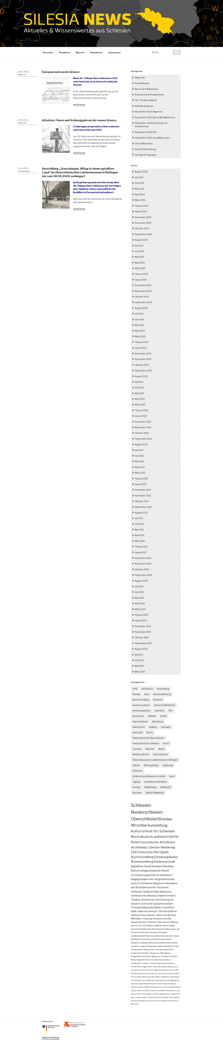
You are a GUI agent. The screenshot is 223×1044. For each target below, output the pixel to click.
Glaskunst (165, 891)
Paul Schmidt (159, 997)
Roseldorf (162, 990)
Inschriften (168, 907)
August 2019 (141, 649)
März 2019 (140, 671)
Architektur (147, 688)
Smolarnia (134, 1001)
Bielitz (172, 925)
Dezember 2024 (143, 285)
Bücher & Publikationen (146, 89)
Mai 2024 (139, 325)
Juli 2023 (139, 382)
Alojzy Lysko (173, 967)
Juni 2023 (139, 387)
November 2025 (143, 223)
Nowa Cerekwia (136, 997)
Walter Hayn (146, 977)
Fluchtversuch (163, 973)
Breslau (136, 694)
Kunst (166, 743)
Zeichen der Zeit (150, 899)
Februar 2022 (141, 478)
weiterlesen (79, 104)
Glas (156, 891)
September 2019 (143, 643)
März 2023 (140, 404)
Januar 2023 (141, 416)
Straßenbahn (136, 963)
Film (170, 710)
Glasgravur (155, 953)
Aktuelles (48, 52)
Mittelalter (136, 918)
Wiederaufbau (162, 925)
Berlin (152, 887)
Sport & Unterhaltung (145, 149)
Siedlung (151, 997)
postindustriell (138, 936)
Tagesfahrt (141, 960)
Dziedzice (170, 1001)
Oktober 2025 (142, 228)
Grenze (143, 915)
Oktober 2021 (142, 501)
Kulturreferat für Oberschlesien (148, 738)
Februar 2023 (141, 410)
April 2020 (140, 603)
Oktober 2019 (142, 637)
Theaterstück (137, 949)
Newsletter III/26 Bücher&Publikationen (155, 117)
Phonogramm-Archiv (157, 987)
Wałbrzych (165, 787)
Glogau (143, 946)
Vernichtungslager (170, 980)
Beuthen (168, 866)
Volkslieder (152, 946)
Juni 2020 (139, 592)
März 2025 (140, 268)
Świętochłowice (139, 922)
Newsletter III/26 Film (146, 132)
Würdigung (165, 953)
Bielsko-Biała (154, 915)
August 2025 (141, 240)
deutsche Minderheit (164, 705)
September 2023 (143, 370)
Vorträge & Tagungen (146, 154)
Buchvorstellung (141, 699)
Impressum (114, 52)
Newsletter (96, 52)
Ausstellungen (24, 171)
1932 (150, 967)
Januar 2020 (141, 620)
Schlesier (152, 922)
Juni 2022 (139, 455)
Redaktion (64, 52)
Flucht (148, 866)
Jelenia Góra (139, 727)
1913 (176, 1001)
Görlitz (163, 716)
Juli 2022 (139, 450)
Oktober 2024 (142, 296)
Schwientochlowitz (162, 918)
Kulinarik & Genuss (144, 106)
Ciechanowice (136, 970)
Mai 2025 (139, 257)
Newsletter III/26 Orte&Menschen (152, 137)
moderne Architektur (140, 953)
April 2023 (140, 399)
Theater (136, 899)
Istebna (141, 973)
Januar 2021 (140, 552)
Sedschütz (168, 997)
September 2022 (143, 438)
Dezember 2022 (143, 421)
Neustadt (168, 946)
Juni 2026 (139, 183)
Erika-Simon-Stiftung (167, 922)
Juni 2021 (139, 524)
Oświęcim (146, 963)
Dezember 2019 (143, 626)
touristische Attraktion (155, 781)
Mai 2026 (139, 188)
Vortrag (136, 787)
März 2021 (140, 541)
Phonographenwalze (173, 987)
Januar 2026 (141, 211)
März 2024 (140, 336)
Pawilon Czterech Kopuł (159, 984)
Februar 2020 (141, 615)
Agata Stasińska (144, 984)
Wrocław (137, 792)
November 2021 (143, 495)
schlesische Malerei (143, 987)
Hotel (171, 949)
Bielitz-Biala (137, 911)
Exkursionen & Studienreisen (149, 94)
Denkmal (157, 699)
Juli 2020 (139, 586)
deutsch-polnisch (141, 705)
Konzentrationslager (139, 967)
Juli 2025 (139, 245)
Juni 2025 (139, 251)
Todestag (147, 918)
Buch (146, 694)
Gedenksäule (174, 977)
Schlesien (137, 770)
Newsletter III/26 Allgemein (149, 111)
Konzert (157, 866)
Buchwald (174, 936)
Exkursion (159, 710)
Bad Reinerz (155, 907)
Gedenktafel (163, 943)
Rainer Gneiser (136, 977)
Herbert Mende (136, 980)
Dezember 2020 (143, 558)
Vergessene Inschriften (141, 956)
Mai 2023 (139, 393)
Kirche (150, 732)
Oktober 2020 (142, 569)
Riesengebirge (151, 765)
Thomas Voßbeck (146, 925)
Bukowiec (164, 936)
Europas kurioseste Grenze (60, 72)
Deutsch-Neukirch (137, 990)
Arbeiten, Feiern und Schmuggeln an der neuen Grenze (79, 120)
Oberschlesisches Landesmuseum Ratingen (155, 759)
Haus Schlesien (140, 721)
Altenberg (153, 943)
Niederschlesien (141, 754)
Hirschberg (157, 721)
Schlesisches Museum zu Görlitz (149, 776)
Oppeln (136, 765)
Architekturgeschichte (145, 875)
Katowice (166, 727)
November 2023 (143, 359)
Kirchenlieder (162, 1001)
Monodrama (162, 967)
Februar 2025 (141, 274)
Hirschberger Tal (152, 911)
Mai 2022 (139, 461)
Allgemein (22, 74)
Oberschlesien (160, 754)
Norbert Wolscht (174, 973)
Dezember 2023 (143, 353)
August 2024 (141, 308)
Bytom (135, 870)
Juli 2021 (139, 518)
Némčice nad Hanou (152, 990)
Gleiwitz (152, 716)
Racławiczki (143, 1001)
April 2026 (140, 194)
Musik (161, 749)
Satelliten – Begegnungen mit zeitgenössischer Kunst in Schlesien (153, 879)
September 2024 (143, 302)
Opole (171, 861)
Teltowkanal (165, 977)
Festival (165, 911)
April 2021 (139, 535)
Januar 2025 (141, 279)
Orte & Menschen (144, 143)
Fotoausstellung (140, 907)
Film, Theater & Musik (146, 100)
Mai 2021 (139, 529)
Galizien (134, 973)
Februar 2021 (141, 546)
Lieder (154, 967)
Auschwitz (136, 929)
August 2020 (141, 581)
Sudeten (148, 891)
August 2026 (141, 171)
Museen (80, 52)
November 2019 (143, 632)
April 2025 (140, 262)
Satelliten (137, 866)
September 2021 (143, 507)
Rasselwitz (176, 997)
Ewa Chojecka (152, 960)
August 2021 (141, 512)
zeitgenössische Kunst (154, 870)
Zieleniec (171, 963)
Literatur (137, 749)
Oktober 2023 (142, 365)
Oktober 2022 (142, 433)
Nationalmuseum (167, 970)
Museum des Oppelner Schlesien (148, 994)
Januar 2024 (141, 348)
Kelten (144, 997)
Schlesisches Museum (144, 895)
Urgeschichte (175, 994)
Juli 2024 (139, 313)
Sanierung (168, 765)
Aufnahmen (152, 1001)
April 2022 (140, 467)
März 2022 (140, 472)
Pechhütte (134, 1004)
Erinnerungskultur (141, 710)
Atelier (160, 946)
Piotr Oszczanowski (159, 949)
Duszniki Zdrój (169, 915)
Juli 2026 (139, 177)
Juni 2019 (139, 660)
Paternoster (151, 980)
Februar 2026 (141, 206)
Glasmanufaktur (152, 936)
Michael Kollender (150, 973)
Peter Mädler (155, 977)
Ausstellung (163, 688)
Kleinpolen (146, 929)
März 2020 (140, 609)
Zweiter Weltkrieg (154, 792)
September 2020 (143, 575)
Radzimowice (159, 939)
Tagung (136, 781)
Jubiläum (153, 727)
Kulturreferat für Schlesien (146, 743)
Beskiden (135, 939)
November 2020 (143, 563)
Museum (149, 749)
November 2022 (143, 427)
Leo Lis (144, 980)
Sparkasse (159, 980)
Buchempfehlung (162, 694)
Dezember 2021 (143, 489)
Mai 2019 (139, 666)
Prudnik (175, 946)
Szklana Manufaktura (159, 963)
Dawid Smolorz (167, 895)
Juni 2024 (139, 319)
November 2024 (143, 291)
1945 (135, 688)
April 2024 (140, 330)
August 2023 (141, 376)
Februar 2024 (141, 342)
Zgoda (134, 925)
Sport (172, 776)
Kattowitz (138, 732)
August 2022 (141, 444)
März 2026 (140, 200)
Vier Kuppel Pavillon (161, 929)
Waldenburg (150, 787)
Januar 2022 (141, 484)
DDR (177, 970)
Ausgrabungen (165, 994)
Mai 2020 (139, 598)
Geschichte (138, 716)
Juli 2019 (139, 654)
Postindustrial (146, 939)
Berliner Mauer (165, 960)
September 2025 (143, 234)
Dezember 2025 (143, 217)
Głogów (146, 949)
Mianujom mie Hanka (161, 956)
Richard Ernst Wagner (151, 970)
